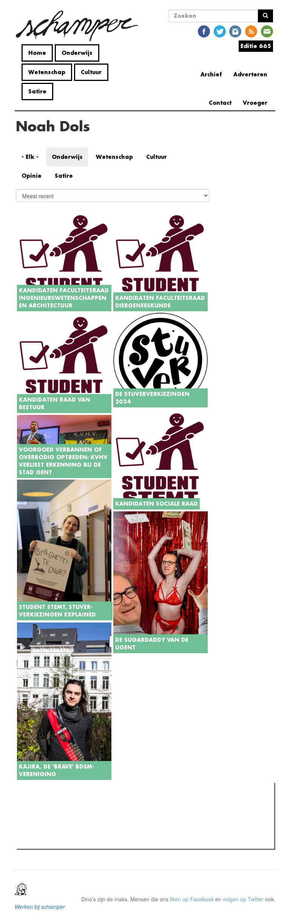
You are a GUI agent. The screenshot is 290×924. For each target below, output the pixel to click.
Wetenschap (46, 72)
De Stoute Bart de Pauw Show (67, 821)
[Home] (80, 26)
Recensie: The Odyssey (60, 841)
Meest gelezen (41, 805)
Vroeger (255, 102)
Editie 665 (256, 46)
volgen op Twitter (243, 899)
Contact (220, 102)
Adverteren (250, 74)
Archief (211, 74)
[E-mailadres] (267, 30)
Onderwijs (77, 52)
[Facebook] (204, 30)
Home (37, 52)
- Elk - (30, 156)
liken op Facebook (192, 899)
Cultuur (91, 72)
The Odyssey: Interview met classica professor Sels (93, 831)
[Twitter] (220, 30)
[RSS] (251, 30)
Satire (37, 91)
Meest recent (86, 805)
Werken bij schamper (40, 906)
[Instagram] (235, 30)
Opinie (32, 175)
